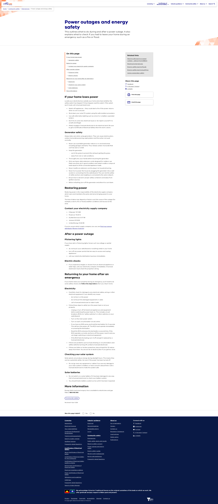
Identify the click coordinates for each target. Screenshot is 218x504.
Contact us (106, 498)
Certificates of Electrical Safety (73, 448)
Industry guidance (94, 420)
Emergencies (25, 9)
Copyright (82, 498)
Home (5, 9)
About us (113, 420)
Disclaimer (74, 498)
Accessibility (91, 498)
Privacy (67, 498)
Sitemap (99, 498)
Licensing (68, 420)
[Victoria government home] (150, 499)
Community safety (14, 9)
